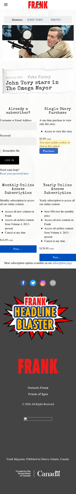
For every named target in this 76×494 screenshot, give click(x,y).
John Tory (35, 19)
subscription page (62, 263)
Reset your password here (14, 173)
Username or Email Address (15, 120)
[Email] (53, 283)
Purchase (48, 151)
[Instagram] (43, 283)
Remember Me (11, 150)
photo (56, 19)
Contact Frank (38, 388)
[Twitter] (33, 283)
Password (5, 135)
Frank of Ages (38, 394)
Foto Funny (39, 77)
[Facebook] (23, 283)
